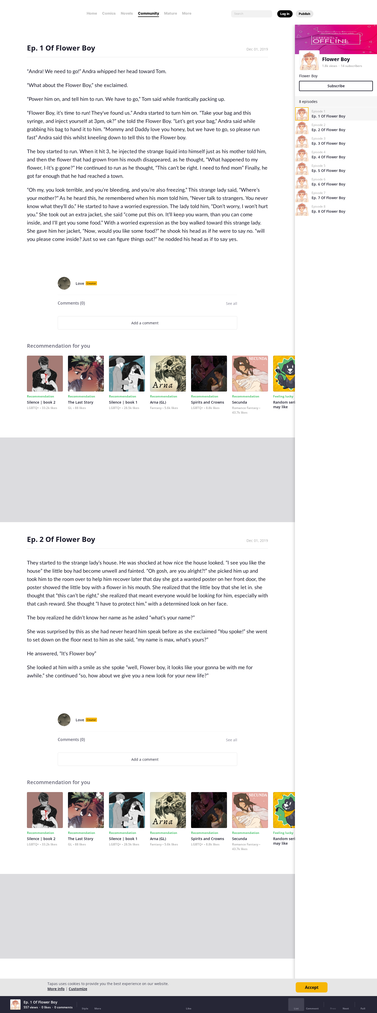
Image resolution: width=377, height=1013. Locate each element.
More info (56, 988)
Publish (304, 14)
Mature (170, 13)
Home (92, 13)
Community (148, 13)
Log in (285, 14)
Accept (312, 987)
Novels (127, 13)
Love (80, 283)
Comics (109, 13)
